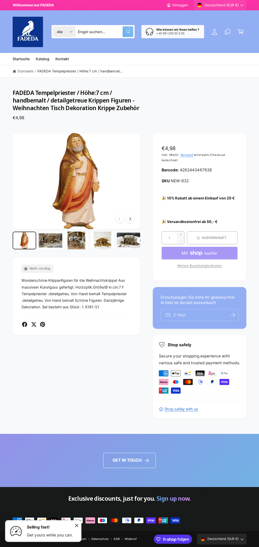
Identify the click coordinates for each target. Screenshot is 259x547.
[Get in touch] (227, 31)
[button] (240, 31)
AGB (117, 539)
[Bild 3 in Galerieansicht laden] (76, 240)
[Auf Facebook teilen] (24, 324)
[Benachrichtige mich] (233, 315)
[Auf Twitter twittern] (34, 324)
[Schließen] (77, 525)
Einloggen (180, 5)
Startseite (25, 71)
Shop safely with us (181, 409)
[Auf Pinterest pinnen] (42, 324)
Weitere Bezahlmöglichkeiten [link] (199, 266)
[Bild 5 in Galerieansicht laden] (128, 240)
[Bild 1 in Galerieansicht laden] (24, 240)
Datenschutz (100, 539)
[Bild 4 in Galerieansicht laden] (102, 240)
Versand (186, 155)
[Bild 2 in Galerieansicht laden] (50, 240)
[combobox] (106, 31)
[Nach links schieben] (120, 219)
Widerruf (131, 539)
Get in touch (127, 460)
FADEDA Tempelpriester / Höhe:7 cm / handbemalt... (80, 71)
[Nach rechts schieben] (130, 219)
